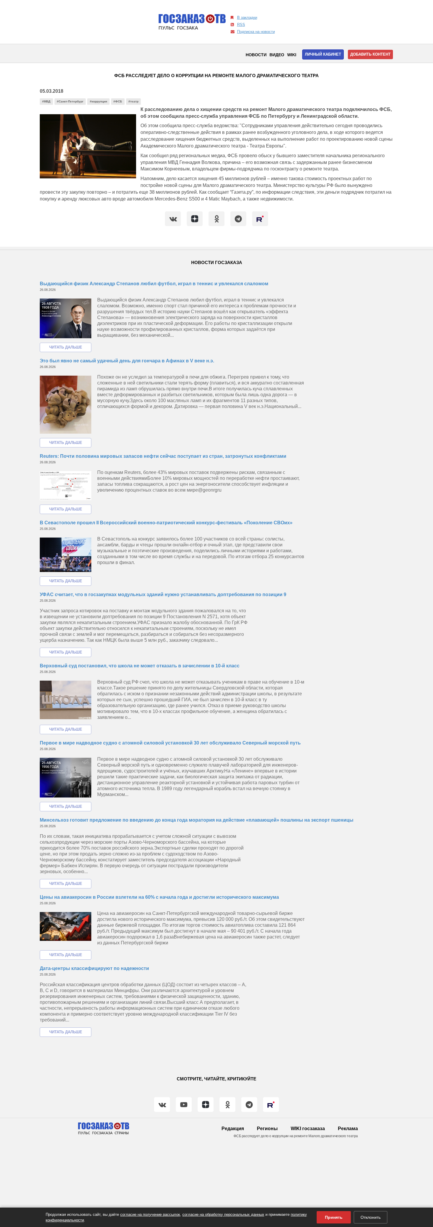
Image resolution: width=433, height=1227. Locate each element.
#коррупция (98, 101)
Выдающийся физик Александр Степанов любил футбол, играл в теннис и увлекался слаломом (154, 283)
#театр (133, 101)
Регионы (267, 1128)
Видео (277, 54)
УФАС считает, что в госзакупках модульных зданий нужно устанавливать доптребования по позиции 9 (163, 594)
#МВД (46, 101)
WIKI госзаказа (308, 1128)
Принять (334, 1217)
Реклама (348, 1128)
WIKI (291, 54)
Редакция (233, 1128)
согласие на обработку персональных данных (223, 1214)
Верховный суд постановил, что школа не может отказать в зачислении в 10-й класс (139, 665)
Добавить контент (370, 54)
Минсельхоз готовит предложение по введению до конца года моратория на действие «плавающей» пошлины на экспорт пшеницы (196, 820)
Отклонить (371, 1217)
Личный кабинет (323, 54)
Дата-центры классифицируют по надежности (94, 968)
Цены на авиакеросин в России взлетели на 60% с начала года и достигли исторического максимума (159, 897)
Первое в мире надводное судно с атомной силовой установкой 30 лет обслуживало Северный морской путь (170, 742)
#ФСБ (117, 101)
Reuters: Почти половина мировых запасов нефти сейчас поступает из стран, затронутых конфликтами (163, 456)
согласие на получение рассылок (150, 1214)
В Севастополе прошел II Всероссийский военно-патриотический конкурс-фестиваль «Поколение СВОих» (166, 522)
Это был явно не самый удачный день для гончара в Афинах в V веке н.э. (127, 360)
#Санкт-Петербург (70, 101)
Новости (256, 54)
